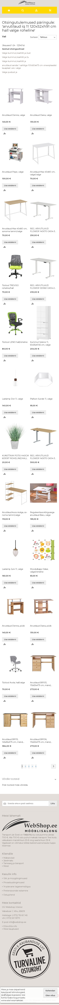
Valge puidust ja (9, 72)
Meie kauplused (11, 929)
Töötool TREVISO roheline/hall (10, 286)
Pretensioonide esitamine (15, 890)
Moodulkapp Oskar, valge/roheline (39, 570)
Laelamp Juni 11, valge (12, 569)
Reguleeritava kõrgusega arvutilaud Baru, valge (42, 513)
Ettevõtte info (10, 926)
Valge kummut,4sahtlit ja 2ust (16, 53)
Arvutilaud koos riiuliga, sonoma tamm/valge (14, 513)
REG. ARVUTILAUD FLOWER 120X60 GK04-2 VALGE (42, 286)
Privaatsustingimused (13, 882)
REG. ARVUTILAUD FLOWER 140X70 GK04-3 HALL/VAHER (42, 457)
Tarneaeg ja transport (13, 863)
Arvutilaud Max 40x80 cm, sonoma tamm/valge (14, 230)
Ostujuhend (9, 895)
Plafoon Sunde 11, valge (41, 399)
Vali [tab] (4, 36)
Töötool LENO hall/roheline (15, 342)
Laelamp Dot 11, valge (12, 399)
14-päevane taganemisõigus (16, 886)
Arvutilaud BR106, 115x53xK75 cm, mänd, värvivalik (40, 740)
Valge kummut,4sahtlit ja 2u (15, 57)
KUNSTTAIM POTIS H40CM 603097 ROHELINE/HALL (15, 457)
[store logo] (27, 3)
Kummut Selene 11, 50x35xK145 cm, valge (40, 343)
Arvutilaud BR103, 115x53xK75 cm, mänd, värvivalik (40, 684)
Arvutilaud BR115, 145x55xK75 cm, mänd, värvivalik (12, 740)
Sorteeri (34, 37)
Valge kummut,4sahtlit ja (14, 61)
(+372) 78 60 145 (19, 915)
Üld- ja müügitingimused (15, 878)
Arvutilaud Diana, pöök (40, 626)
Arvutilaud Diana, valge (41, 115)
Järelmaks (8, 860)
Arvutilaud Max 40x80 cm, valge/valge (42, 173)
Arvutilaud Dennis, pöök (13, 626)
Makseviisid (8, 858)
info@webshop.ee (17, 922)
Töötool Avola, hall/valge (13, 682)
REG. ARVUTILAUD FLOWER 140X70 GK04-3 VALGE (42, 230)
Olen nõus (50, 995)
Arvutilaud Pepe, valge (13, 172)
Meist (6, 866)
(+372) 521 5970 (12, 918)
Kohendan (50, 990)
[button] (4, 133)
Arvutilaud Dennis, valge (13, 115)
